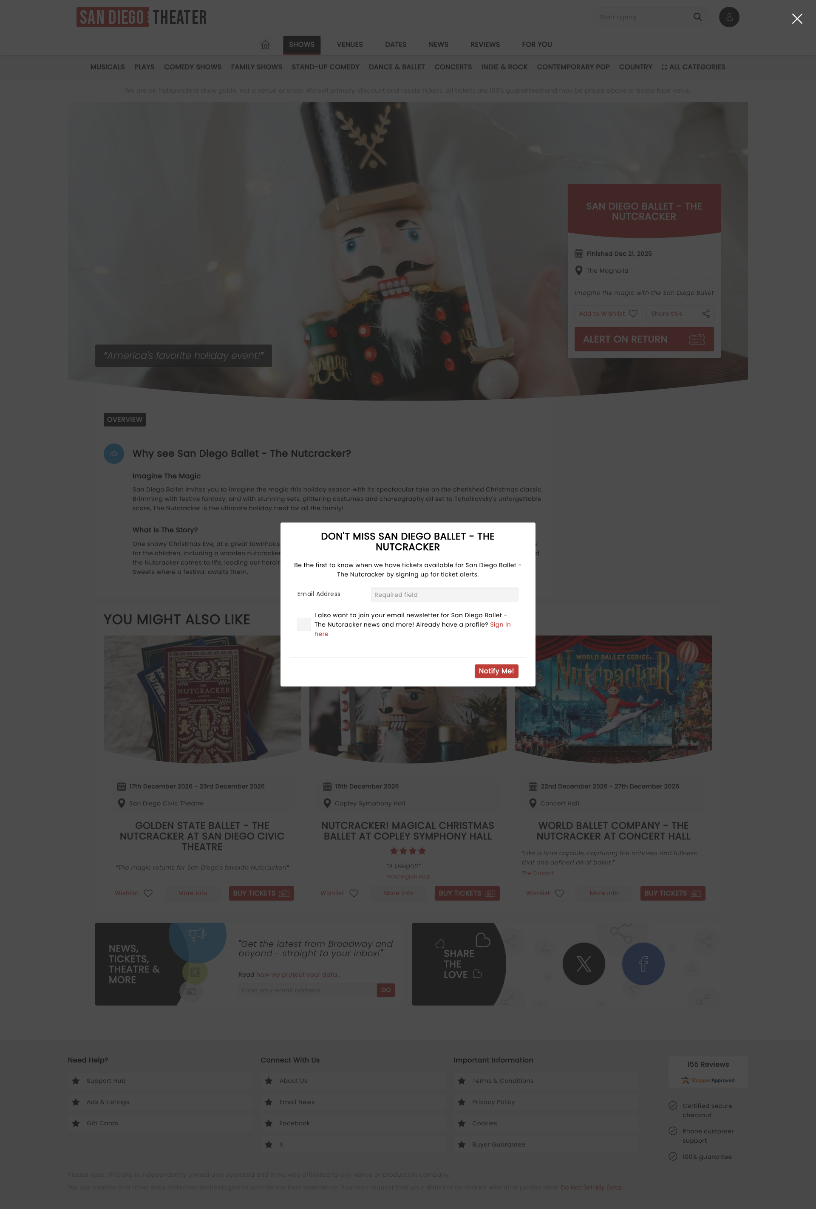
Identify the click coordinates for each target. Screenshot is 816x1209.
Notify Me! (496, 671)
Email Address (319, 594)
